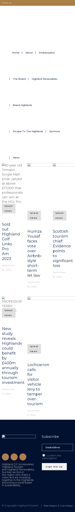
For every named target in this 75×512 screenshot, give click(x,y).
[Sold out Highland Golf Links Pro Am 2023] (12, 186)
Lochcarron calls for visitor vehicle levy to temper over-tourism (38, 384)
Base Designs (50, 505)
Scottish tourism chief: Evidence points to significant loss (63, 248)
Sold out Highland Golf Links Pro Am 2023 (11, 241)
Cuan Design (66, 505)
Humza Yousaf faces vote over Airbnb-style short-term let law (34, 253)
